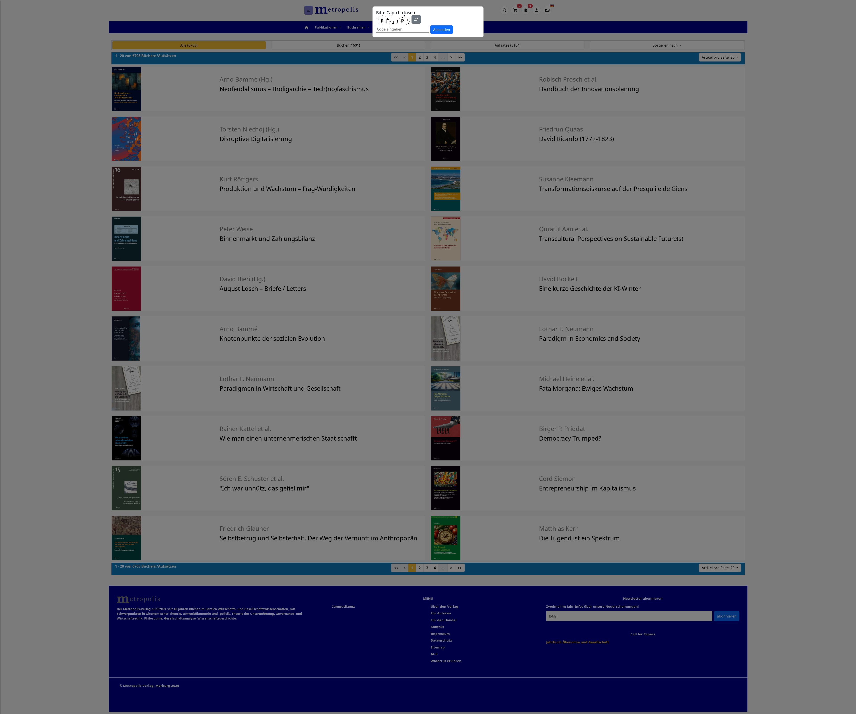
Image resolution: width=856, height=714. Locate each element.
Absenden (441, 29)
